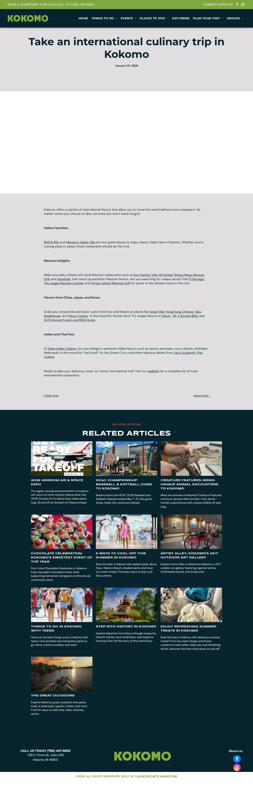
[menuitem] (83, 18)
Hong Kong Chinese (179, 312)
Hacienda (63, 279)
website (153, 371)
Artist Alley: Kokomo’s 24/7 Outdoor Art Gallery (189, 555)
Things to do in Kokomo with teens (56, 628)
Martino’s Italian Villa (80, 242)
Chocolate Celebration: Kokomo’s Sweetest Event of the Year (61, 557)
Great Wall (157, 312)
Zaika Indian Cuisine (62, 349)
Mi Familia (166, 275)
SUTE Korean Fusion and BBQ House (69, 320)
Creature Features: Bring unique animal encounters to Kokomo (189, 484)
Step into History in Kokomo (126, 626)
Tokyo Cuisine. (78, 316)
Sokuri (166, 316)
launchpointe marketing (156, 776)
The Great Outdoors (53, 695)
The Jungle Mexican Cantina (63, 283)
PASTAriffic (51, 242)
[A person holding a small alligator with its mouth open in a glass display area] (191, 458)
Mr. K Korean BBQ (185, 316)
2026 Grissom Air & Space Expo (57, 482)
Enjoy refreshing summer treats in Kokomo (189, 628)
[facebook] (237, 5)
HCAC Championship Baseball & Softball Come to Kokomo (124, 484)
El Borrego (196, 279)
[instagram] (243, 5)
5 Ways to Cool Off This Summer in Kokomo (121, 555)
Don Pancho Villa (145, 275)
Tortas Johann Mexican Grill (110, 283)
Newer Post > (202, 395)
